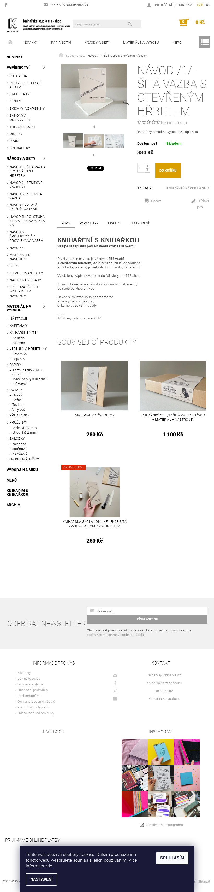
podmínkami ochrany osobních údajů (115, 635)
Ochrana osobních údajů (36, 701)
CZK (200, 5)
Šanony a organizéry (20, 118)
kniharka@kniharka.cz (164, 675)
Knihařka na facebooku (164, 683)
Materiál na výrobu (141, 42)
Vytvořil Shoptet (198, 881)
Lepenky (18, 359)
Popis (66, 223)
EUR (207, 5)
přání (15, 141)
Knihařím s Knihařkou (17, 492)
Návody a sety (97, 42)
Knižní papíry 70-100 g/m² (27, 372)
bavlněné (19, 444)
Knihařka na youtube (164, 699)
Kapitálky (18, 325)
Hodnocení (140, 223)
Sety (14, 266)
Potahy (16, 390)
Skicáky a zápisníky (27, 108)
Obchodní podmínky (32, 690)
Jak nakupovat (28, 678)
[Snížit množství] (147, 170)
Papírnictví (61, 42)
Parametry (89, 223)
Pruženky (18, 422)
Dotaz (156, 201)
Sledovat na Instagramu (164, 825)
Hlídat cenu (200, 205)
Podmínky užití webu (33, 707)
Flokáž (17, 395)
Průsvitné (19, 384)
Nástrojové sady (25, 280)
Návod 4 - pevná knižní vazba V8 (24, 207)
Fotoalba (18, 76)
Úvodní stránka (10, 42)
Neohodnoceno (174, 123)
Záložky (17, 439)
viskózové (19, 453)
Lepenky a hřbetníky (28, 348)
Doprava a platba (30, 684)
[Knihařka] (41, 24)
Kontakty (24, 673)
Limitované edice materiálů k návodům (25, 291)
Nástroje (18, 318)
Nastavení (41, 879)
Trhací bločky (22, 127)
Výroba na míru (22, 470)
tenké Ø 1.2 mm (24, 428)
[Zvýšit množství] (147, 165)
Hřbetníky (19, 354)
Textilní (17, 405)
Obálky (16, 134)
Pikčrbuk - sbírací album (25, 85)
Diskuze (114, 223)
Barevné (18, 343)
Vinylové (18, 410)
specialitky (20, 148)
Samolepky (20, 94)
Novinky (30, 42)
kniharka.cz (164, 691)
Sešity (15, 101)
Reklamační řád (29, 696)
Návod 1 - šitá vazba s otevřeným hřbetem (27, 171)
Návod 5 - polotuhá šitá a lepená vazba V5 (27, 221)
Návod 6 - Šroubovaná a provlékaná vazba (26, 236)
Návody (16, 248)
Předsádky (19, 415)
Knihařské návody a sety (188, 188)
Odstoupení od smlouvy (35, 713)
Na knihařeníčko (24, 459)
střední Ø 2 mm (24, 433)
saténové (19, 449)
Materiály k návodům (20, 257)
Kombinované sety (26, 273)
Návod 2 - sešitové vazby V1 (26, 185)
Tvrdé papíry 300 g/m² (29, 379)
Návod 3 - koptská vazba (26, 196)
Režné (17, 400)
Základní (19, 338)
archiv (13, 505)
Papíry (15, 365)
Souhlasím (172, 857)
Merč (176, 42)
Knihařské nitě (23, 332)
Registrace (184, 5)
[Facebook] (6, 5)
